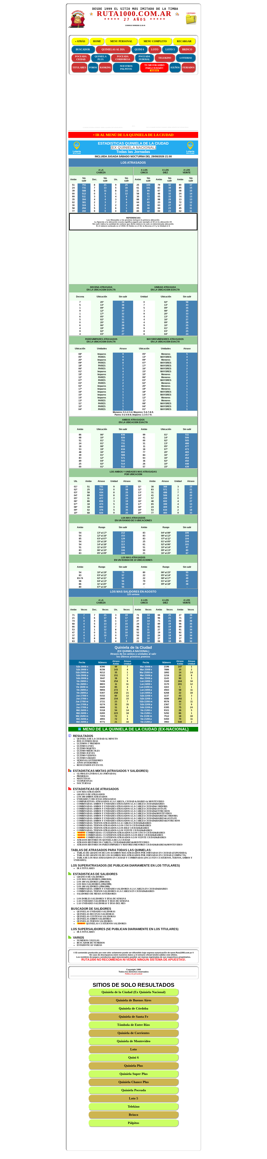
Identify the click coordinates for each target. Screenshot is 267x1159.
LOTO (154, 49)
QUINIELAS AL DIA (113, 49)
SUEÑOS (175, 67)
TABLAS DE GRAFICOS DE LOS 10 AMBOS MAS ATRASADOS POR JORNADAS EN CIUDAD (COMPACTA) (131, 855)
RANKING (105, 67)
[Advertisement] (101, 101)
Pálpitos (133, 1123)
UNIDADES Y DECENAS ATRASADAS (96, 799)
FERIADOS (189, 67)
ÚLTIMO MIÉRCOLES (88, 751)
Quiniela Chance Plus (133, 1082)
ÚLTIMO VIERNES (86, 755)
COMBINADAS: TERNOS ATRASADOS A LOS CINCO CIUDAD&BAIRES (114, 825)
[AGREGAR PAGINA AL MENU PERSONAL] (177, 15)
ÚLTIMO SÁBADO (86, 758)
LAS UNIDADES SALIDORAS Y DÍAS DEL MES (101, 903)
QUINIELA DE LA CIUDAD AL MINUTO (97, 739)
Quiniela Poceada (133, 1090)
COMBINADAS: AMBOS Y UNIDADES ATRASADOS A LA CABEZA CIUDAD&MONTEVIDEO (124, 813)
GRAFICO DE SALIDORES (90, 877)
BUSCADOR (83, 49)
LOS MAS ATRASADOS (89, 792)
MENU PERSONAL (121, 41)
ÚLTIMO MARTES (86, 748)
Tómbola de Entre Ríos (133, 1025)
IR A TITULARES (86, 868)
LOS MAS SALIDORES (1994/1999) (94, 884)
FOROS (93, 67)
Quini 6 (133, 1057)
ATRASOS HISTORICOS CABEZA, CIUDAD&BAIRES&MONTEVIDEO (113, 842)
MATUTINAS (83, 778)
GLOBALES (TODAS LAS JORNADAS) (96, 773)
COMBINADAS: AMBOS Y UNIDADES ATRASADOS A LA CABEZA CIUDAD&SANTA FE (122, 808)
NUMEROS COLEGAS (88, 940)
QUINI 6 (139, 49)
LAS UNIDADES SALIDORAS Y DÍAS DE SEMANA (103, 901)
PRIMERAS (83, 776)
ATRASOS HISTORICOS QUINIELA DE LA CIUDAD (103, 840)
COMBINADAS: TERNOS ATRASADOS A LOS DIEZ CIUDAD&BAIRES (113, 828)
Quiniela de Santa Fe (133, 1016)
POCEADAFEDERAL (144, 58)
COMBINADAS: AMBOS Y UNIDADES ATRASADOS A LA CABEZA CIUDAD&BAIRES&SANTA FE (127, 818)
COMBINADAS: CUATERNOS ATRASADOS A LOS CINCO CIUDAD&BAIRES (125, 832)
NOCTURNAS (84, 783)
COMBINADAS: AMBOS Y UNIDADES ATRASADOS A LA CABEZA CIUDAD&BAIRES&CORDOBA (127, 816)
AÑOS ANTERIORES (87, 763)
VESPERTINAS (84, 781)
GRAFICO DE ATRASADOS (91, 794)
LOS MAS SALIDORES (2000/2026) (94, 879)
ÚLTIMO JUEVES (86, 753)
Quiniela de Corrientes (133, 1033)
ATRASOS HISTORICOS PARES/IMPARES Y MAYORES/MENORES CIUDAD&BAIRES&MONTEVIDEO (129, 844)
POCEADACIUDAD (80, 58)
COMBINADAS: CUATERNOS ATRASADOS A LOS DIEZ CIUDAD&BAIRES (124, 835)
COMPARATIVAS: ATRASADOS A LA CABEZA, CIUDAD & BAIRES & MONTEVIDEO (120, 801)
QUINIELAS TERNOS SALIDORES (94, 921)
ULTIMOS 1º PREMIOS (88, 743)
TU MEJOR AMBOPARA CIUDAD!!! (154, 66)
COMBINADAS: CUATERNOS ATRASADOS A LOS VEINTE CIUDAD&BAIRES (126, 837)
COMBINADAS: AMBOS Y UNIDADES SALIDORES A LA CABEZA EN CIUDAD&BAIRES (122, 889)
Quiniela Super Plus (134, 1074)
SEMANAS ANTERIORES (90, 760)
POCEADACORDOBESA (122, 58)
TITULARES (79, 67)
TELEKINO (164, 57)
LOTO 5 (170, 49)
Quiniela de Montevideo (133, 1041)
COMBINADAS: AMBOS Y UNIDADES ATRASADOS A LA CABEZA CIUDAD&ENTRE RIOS (123, 811)
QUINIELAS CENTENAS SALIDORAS (96, 916)
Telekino (133, 1106)
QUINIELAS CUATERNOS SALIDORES (106, 923)
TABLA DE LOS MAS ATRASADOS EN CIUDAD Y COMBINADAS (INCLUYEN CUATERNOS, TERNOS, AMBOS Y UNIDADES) (133, 859)
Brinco (133, 1114)
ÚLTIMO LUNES (85, 746)
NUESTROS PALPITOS (126, 67)
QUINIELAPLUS (100, 58)
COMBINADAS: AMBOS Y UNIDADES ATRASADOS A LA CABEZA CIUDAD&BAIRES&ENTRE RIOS (128, 820)
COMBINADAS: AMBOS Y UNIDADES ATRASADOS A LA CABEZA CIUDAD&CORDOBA (122, 806)
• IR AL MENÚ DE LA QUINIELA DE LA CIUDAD (133, 135)
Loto (133, 1049)
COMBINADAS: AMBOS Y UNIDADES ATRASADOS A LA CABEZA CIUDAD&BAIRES (121, 804)
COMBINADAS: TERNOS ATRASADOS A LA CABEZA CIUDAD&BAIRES (114, 823)
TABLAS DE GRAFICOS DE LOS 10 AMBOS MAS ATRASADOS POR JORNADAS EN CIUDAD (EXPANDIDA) (132, 853)
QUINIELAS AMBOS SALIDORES (94, 919)
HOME (97, 41)
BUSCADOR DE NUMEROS (91, 943)
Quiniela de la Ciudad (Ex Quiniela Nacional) (133, 992)
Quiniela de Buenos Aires (133, 1000)
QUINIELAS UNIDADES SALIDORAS (96, 911)
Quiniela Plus (133, 1065)
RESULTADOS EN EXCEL (90, 765)
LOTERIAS (186, 57)
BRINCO (187, 49)
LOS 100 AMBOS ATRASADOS (92, 796)
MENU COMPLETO (155, 41)
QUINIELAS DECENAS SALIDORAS (95, 914)
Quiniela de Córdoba (133, 1008)
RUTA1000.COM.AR (134, 13)
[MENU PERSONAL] (91, 15)
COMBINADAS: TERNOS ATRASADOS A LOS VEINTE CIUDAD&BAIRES (114, 830)
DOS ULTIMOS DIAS (87, 741)
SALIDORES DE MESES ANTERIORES (96, 894)
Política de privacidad (133, 974)
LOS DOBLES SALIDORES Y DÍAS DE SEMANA (101, 898)
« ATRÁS (80, 41)
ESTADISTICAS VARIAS (89, 945)
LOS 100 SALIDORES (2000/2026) (93, 882)
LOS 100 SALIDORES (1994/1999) (93, 886)
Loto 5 (133, 1098)
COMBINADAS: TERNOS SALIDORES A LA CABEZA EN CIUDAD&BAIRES (115, 891)
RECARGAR (184, 41)
